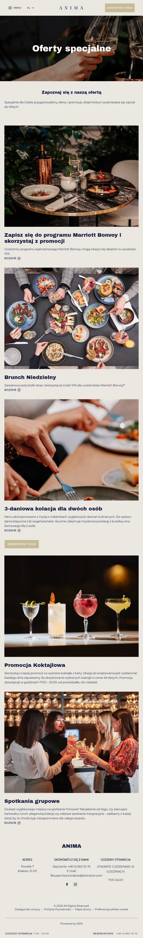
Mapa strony (83, 909)
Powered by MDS (71, 923)
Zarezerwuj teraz (120, 7)
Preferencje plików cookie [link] (111, 909)
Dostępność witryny (27, 909)
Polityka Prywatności (57, 909)
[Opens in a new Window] (67, 885)
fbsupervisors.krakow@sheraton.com (76, 875)
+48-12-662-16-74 (79, 866)
